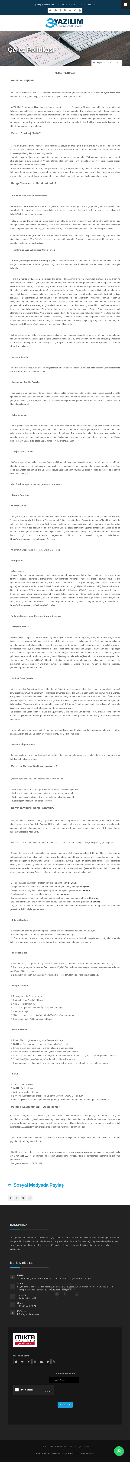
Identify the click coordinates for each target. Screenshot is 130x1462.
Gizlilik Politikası (87, 1453)
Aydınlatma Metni (55, 1453)
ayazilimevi (29, 1361)
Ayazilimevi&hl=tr (22, 1361)
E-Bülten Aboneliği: (65, 1374)
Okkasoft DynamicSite (79, 1446)
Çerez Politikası (71, 1453)
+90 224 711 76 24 (68, 5)
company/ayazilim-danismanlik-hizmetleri (41, 1361)
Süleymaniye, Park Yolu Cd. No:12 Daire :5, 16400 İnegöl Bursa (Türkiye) (54, 1278)
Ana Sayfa (97, 63)
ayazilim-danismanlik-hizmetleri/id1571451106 (16, 1361)
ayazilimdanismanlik (35, 1361)
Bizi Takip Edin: (21, 1356)
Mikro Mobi (41, 1453)
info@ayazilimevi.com (45, 5)
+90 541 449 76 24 (88, 5)
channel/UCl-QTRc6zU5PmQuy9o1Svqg (54, 1361)
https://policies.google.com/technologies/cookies (32, 539)
